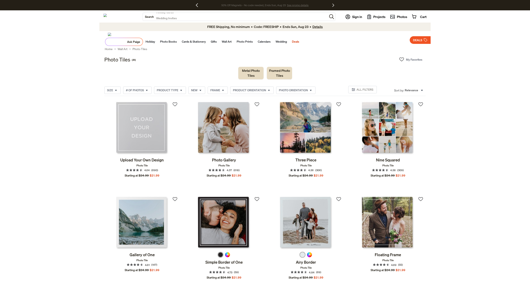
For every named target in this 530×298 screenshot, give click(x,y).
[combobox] (235, 17)
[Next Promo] (333, 5)
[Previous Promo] (198, 5)
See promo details (297, 5)
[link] (251, 73)
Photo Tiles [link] (139, 49)
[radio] (220, 255)
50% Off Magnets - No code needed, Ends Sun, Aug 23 (253, 5)
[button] (331, 16)
